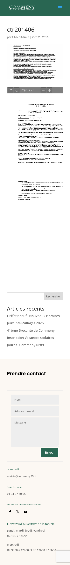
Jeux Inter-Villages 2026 (25, 323)
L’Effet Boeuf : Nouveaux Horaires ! (34, 315)
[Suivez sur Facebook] (10, 512)
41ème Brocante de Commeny (31, 330)
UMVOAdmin (20, 37)
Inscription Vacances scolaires (30, 337)
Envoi (49, 452)
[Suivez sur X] (18, 512)
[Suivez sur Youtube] (26, 512)
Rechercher (53, 296)
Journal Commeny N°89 (25, 345)
